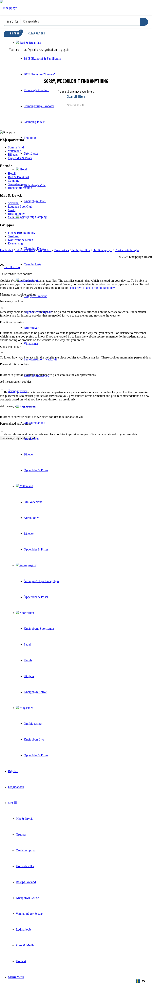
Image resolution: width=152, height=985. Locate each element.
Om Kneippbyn (102, 250)
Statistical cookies (11, 346)
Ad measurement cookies (15, 381)
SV (143, 981)
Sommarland (27, 407)
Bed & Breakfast (30, 42)
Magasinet (26, 707)
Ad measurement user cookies (18, 406)
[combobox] (140, 981)
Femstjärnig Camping (33, 217)
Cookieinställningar (127, 250)
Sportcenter (26, 612)
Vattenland (26, 486)
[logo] (8, 8)
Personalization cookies (14, 364)
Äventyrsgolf (27, 565)
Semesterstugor (29, 280)
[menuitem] (34, 201)
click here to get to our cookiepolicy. (92, 287)
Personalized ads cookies (15, 423)
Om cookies (61, 250)
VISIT (83, 105)
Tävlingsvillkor (80, 250)
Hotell (23, 169)
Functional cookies (12, 322)
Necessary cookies (11, 301)
